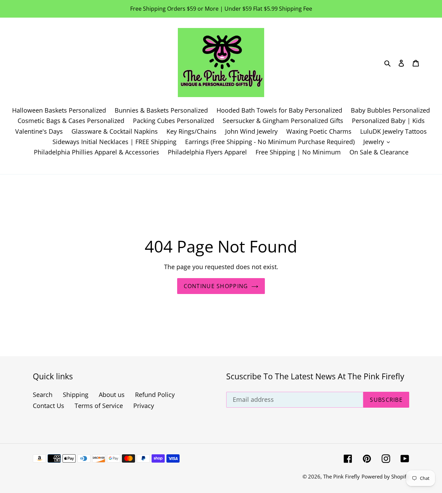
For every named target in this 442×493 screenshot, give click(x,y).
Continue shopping (216, 286)
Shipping (75, 394)
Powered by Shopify (385, 476)
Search (42, 394)
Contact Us (48, 405)
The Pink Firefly (341, 476)
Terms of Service (99, 405)
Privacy (143, 405)
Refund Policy (155, 394)
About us (112, 394)
